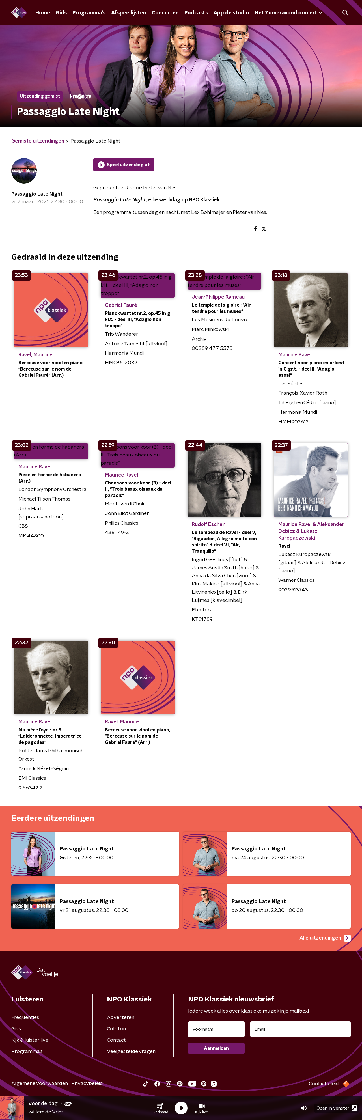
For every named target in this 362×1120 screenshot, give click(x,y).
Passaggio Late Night (37, 194)
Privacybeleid (87, 1083)
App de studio (231, 13)
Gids (61, 13)
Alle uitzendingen (320, 938)
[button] (160, 1108)
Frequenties (25, 1017)
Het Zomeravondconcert (286, 13)
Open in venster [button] (332, 1108)
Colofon (116, 1028)
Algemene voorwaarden (39, 1083)
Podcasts (196, 13)
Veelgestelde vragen (131, 1051)
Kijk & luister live (29, 1040)
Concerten (165, 13)
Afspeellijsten (128, 13)
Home (42, 13)
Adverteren (120, 1017)
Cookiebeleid (324, 1083)
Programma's (88, 13)
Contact (116, 1040)
